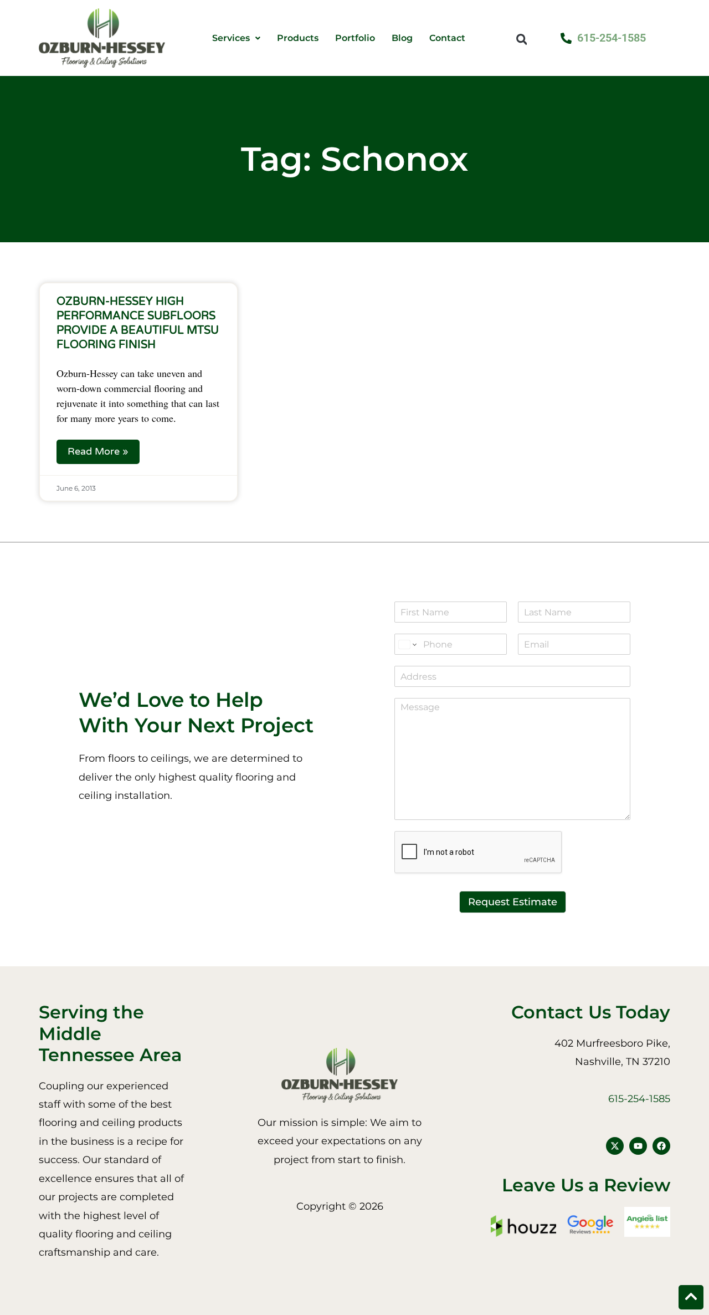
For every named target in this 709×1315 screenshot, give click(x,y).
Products (297, 38)
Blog (402, 38)
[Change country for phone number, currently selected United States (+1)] (406, 644)
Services (231, 38)
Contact (447, 38)
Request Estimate (512, 902)
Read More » (98, 451)
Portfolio (355, 38)
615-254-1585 (639, 1099)
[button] (521, 39)
